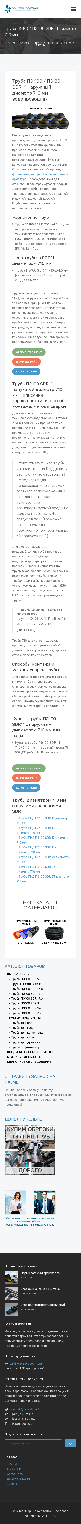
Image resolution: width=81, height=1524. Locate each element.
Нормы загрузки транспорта (40, 1273)
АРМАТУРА (15, 1474)
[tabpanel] (26, 932)
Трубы (38, 43)
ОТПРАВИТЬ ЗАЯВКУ (29, 352)
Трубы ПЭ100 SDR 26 (26, 1008)
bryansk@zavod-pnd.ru (26, 1409)
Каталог (25, 43)
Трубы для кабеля (24, 1037)
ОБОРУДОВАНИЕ (19, 1479)
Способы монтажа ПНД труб (40, 1289)
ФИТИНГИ (14, 1469)
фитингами (20, 174)
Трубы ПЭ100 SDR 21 (25, 1003)
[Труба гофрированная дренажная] (54, 932)
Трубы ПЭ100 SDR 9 (25, 979)
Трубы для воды (23, 1023)
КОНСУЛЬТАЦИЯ (26, 371)
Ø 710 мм (40, 45)
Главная (10, 43)
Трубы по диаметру (25, 1047)
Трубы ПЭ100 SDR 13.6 (27, 989)
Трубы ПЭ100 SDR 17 (25, 994)
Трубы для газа (22, 1028)
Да (71, 1443)
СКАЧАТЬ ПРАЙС (26, 361)
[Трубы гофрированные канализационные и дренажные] (26, 932)
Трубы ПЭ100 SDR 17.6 (27, 998)
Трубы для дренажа (25, 1042)
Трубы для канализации (29, 1032)
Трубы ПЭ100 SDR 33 (26, 1013)
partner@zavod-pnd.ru (25, 1363)
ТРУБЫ (12, 1464)
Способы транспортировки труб (43, 1304)
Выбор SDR (53, 43)
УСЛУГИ (12, 1484)
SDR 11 (67, 43)
